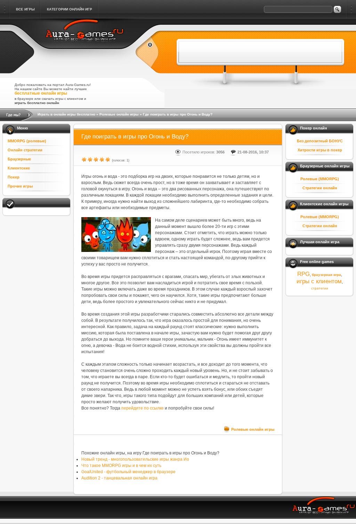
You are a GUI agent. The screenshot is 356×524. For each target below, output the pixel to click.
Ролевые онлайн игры (119, 114)
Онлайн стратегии (25, 150)
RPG (303, 274)
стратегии (319, 288)
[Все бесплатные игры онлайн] (147, 45)
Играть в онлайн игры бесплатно (66, 114)
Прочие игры (20, 186)
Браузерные (19, 159)
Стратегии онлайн (319, 188)
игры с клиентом (319, 281)
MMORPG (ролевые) (27, 141)
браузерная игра (326, 275)
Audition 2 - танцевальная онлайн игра (119, 478)
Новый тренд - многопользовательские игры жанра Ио (135, 459)
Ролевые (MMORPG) (319, 179)
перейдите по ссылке (142, 408)
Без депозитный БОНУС (320, 141)
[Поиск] (337, 9)
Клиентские (19, 168)
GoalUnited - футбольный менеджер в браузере (128, 471)
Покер (13, 177)
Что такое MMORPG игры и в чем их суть (121, 465)
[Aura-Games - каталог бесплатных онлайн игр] (324, 508)
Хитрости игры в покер (320, 150)
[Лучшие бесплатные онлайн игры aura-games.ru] (85, 46)
